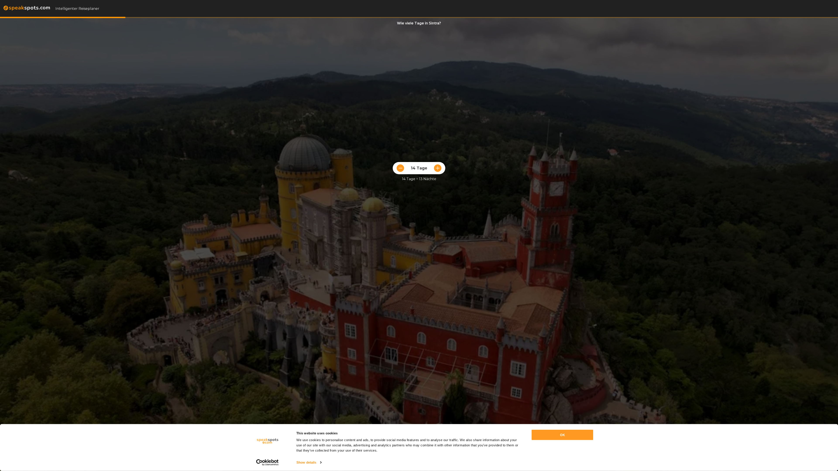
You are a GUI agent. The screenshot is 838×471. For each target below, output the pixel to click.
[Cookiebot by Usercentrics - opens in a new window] (267, 462)
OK (562, 435)
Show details (306, 462)
